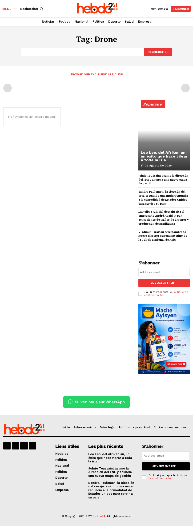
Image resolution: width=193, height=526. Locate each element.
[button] (32, 8)
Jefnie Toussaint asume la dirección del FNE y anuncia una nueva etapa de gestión (163, 179)
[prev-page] (7, 88)
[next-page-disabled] (185, 88)
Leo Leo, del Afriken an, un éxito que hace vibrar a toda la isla (164, 156)
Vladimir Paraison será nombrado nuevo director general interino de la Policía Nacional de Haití (162, 236)
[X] (24, 445)
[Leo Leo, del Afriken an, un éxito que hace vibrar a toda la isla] (164, 137)
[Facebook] (7, 445)
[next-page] (149, 248)
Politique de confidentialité (168, 477)
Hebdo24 (99, 516)
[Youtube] (32, 445)
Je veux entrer (162, 282)
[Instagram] (15, 445)
